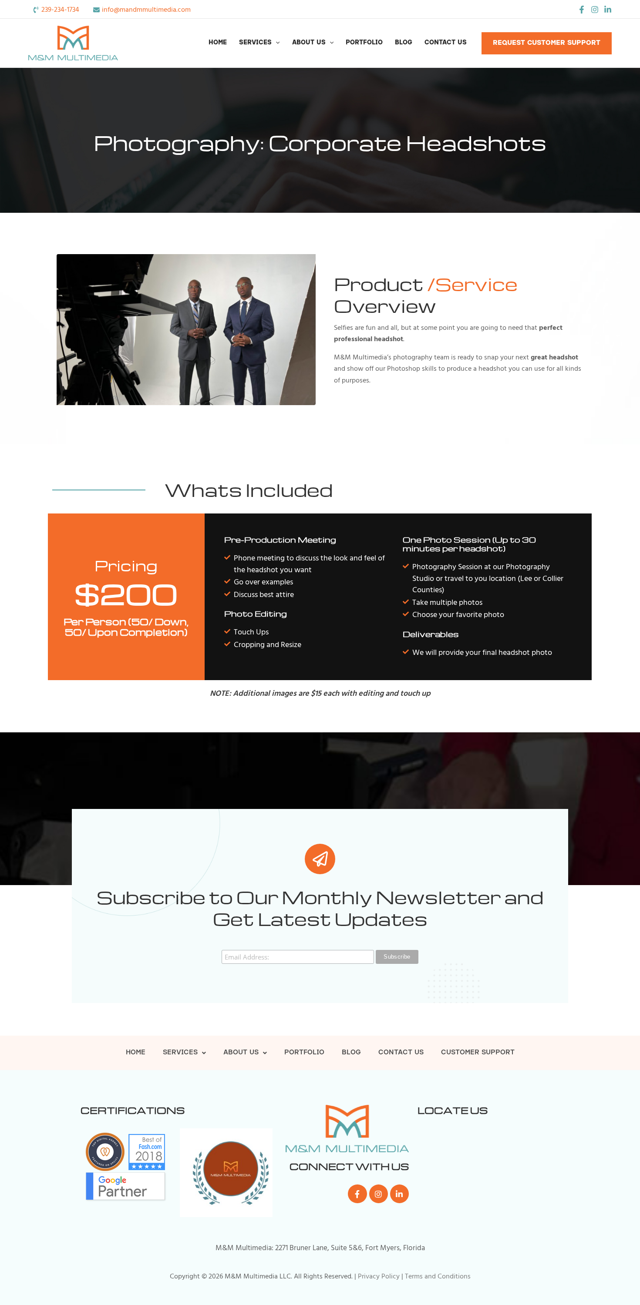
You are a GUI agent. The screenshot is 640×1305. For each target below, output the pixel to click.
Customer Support (478, 1053)
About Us (309, 43)
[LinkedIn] (608, 9)
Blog (403, 43)
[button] (276, 43)
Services (255, 43)
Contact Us (445, 43)
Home (218, 43)
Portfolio (364, 43)
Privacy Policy (379, 1276)
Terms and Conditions (438, 1276)
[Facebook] (582, 9)
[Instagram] (595, 9)
